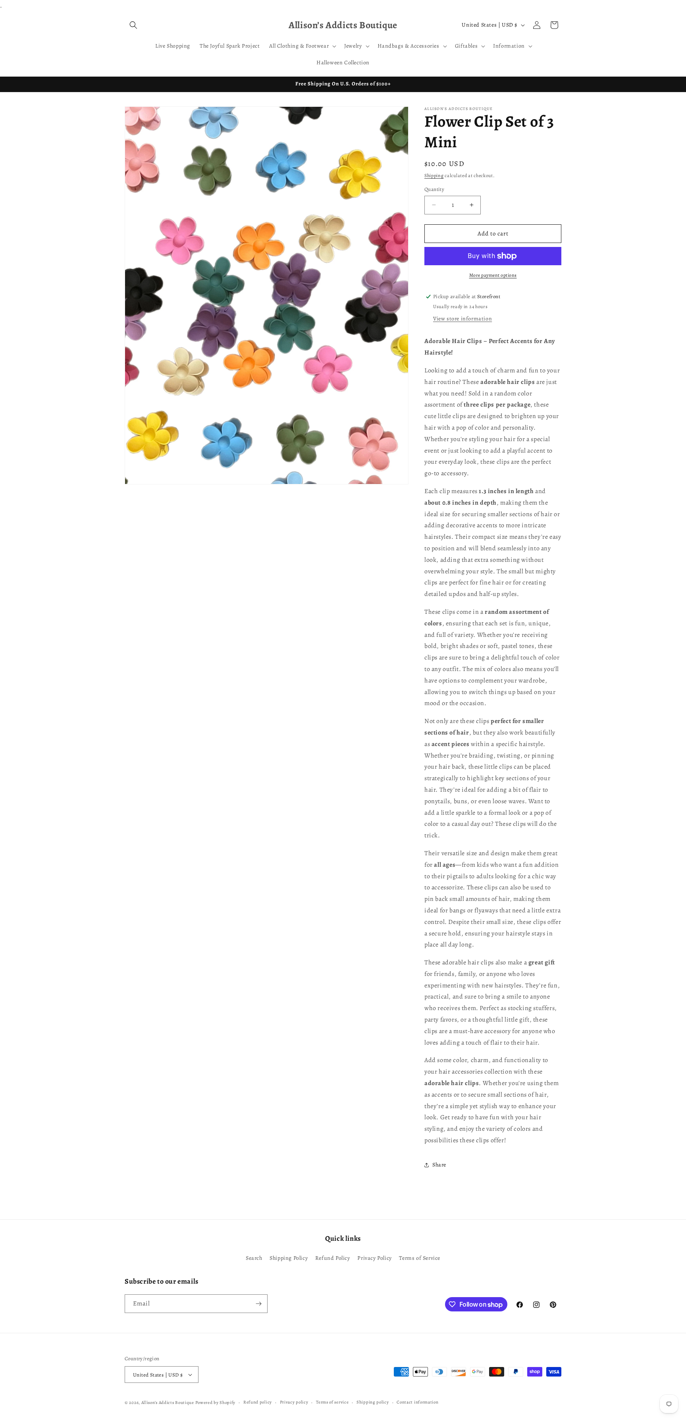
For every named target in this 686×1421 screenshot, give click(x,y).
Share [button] (439, 1164)
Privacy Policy (374, 1258)
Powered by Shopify (215, 1403)
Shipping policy (372, 1402)
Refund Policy (332, 1258)
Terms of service (332, 1402)
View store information (462, 318)
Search (254, 1258)
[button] (133, 25)
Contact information (417, 1402)
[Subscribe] (258, 1303)
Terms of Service (419, 1258)
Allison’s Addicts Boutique (167, 1403)
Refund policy (257, 1402)
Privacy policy (294, 1402)
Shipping (434, 175)
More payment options (493, 275)
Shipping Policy (289, 1258)
